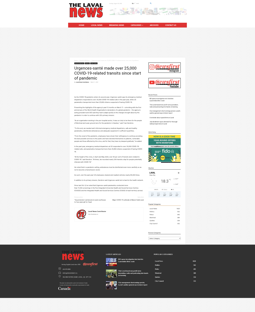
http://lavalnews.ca (93, 214)
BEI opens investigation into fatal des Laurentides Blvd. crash (161, 99)
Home (76, 60)
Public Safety (94, 63)
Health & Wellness (85, 60)
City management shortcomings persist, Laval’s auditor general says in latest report (165, 112)
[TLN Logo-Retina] (86, 10)
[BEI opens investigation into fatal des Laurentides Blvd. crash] (111, 262)
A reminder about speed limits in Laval (162, 117)
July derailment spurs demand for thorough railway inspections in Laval (163, 123)
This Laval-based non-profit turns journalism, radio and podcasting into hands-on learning (164, 106)
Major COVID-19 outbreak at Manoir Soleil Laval (128, 200)
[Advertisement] (127, 42)
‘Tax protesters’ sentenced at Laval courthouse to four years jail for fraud (90, 201)
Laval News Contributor (82, 82)
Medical (87, 63)
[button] (151, 3)
